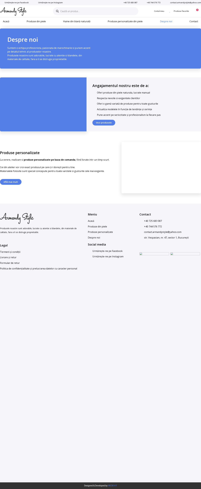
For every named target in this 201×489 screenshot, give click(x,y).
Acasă (6, 21)
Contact (194, 21)
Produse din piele (36, 21)
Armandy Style (13, 11)
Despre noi (166, 21)
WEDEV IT (112, 485)
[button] (103, 122)
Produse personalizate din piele (125, 21)
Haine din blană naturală (76, 21)
